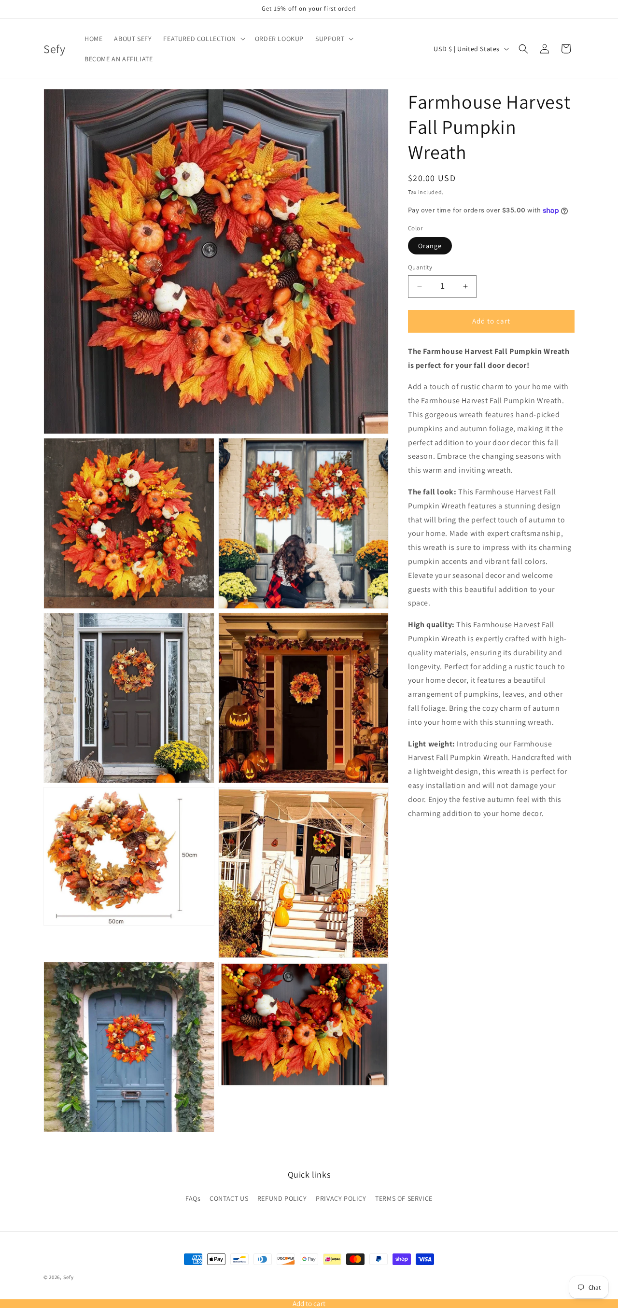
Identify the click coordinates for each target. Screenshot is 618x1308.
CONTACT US (229, 1198)
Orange (430, 245)
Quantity (420, 267)
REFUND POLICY (282, 1198)
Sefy (68, 1277)
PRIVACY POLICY (341, 1198)
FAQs (192, 1198)
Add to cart (309, 1303)
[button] (203, 38)
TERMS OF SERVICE (404, 1198)
